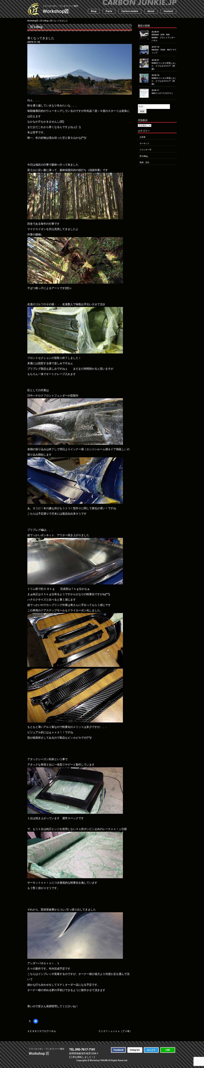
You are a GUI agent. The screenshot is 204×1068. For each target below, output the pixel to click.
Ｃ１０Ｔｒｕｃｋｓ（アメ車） (115, 1031)
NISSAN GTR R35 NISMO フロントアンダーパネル (163, 37)
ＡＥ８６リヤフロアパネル (41, 1031)
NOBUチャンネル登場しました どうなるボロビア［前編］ (164, 81)
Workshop (60, 9)
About (150, 11)
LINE (168, 1050)
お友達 (142, 137)
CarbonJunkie (129, 11)
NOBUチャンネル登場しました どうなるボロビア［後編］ (164, 66)
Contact (168, 11)
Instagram (135, 1050)
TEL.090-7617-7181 (82, 1049)
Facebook (118, 1050)
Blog (93, 11)
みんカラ (151, 1050)
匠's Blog (36, 27)
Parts (109, 11)
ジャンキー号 (145, 150)
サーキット (144, 143)
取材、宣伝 (144, 162)
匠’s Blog (144, 156)
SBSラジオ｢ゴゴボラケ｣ (162, 93)
